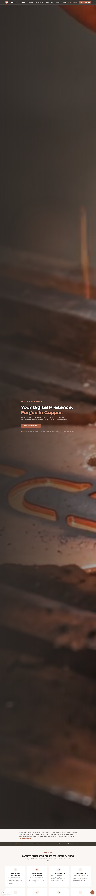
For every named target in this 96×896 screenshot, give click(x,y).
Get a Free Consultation (31, 425)
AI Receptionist (39, 2)
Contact (58, 2)
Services (31, 2)
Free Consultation (85, 2)
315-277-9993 (73, 2)
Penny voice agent (25, 838)
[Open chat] (92, 892)
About (47, 2)
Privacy (64, 2)
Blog (52, 2)
